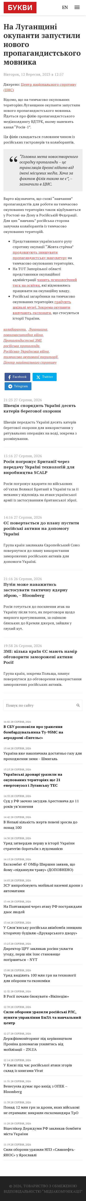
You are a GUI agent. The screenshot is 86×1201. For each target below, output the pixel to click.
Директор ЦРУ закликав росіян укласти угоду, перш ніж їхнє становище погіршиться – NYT (38, 954)
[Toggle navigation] (77, 7)
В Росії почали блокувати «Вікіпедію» (36, 996)
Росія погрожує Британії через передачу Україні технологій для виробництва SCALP (39, 467)
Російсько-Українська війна (26, 351)
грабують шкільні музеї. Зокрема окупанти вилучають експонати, (42, 307)
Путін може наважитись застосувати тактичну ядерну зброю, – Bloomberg (35, 589)
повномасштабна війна (23, 334)
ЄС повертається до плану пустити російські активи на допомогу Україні (41, 528)
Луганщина (38, 329)
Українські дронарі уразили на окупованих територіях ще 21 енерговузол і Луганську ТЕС (32, 780)
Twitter (47, 376)
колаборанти (14, 329)
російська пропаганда (21, 345)
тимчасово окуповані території (30, 356)
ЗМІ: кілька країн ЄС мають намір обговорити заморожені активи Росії (40, 656)
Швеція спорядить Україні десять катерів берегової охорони (39, 408)
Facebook (19, 376)
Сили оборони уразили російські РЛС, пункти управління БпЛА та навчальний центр (42, 1017)
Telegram (20, 386)
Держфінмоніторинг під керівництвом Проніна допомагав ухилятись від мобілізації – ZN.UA (37, 1044)
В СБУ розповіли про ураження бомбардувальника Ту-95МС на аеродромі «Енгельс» (33, 732)
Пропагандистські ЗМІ (22, 340)
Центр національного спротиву (29, 362)
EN (65, 7)
